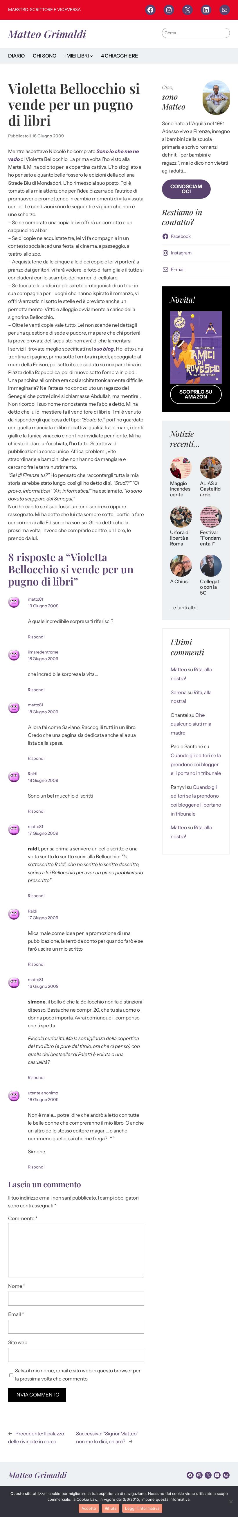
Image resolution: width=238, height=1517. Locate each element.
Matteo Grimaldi (47, 34)
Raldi (32, 773)
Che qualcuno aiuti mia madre (191, 724)
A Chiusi (179, 581)
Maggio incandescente (180, 489)
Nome (16, 1286)
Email (16, 1314)
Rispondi (36, 637)
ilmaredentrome (43, 652)
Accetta (89, 1508)
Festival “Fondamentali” (210, 538)
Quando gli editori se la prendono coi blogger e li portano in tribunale (196, 764)
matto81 (35, 599)
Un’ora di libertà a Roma (180, 538)
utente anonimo (43, 1093)
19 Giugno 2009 (43, 605)
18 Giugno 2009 (43, 658)
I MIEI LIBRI (76, 56)
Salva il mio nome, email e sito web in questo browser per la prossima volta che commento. (77, 1374)
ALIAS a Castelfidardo (210, 489)
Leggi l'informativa (142, 1508)
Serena (179, 692)
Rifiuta (111, 1508)
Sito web (17, 1342)
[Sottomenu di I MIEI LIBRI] (91, 55)
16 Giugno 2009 (48, 136)
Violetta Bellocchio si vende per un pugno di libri (74, 104)
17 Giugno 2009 (43, 833)
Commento (22, 1218)
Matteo (179, 669)
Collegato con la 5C (209, 587)
